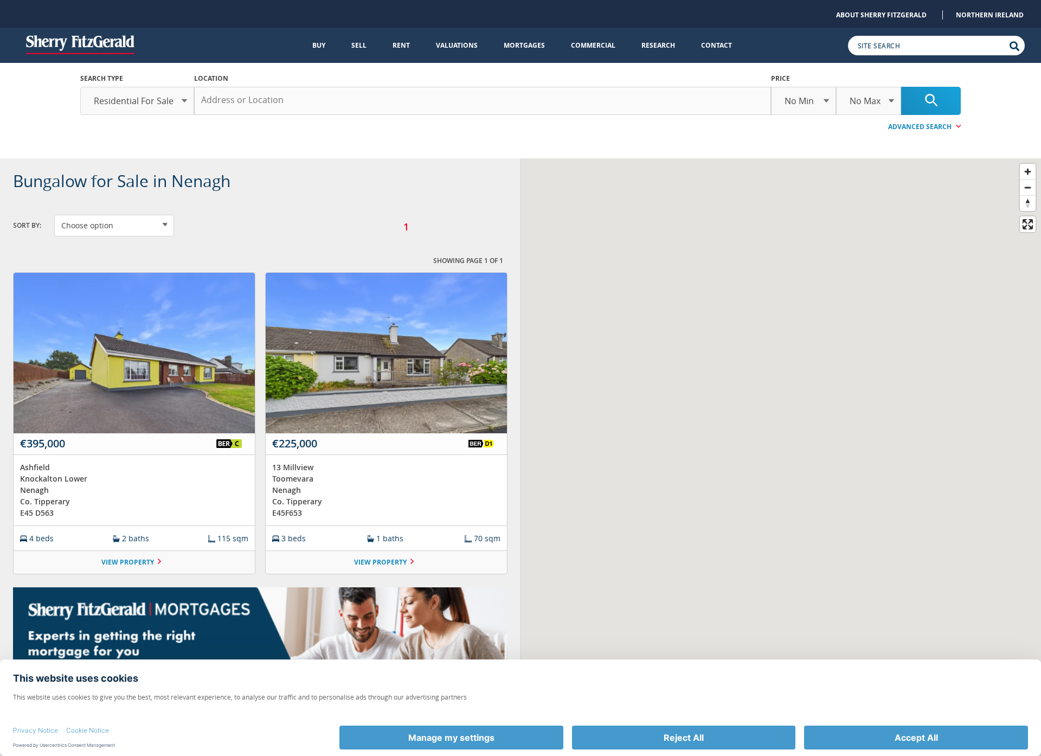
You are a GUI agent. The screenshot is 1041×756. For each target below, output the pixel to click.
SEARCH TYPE (101, 78)
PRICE (780, 78)
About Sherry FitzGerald (881, 15)
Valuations (457, 45)
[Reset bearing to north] (1028, 203)
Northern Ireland (990, 15)
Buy (318, 45)
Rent (401, 45)
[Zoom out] (1028, 187)
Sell (359, 45)
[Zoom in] (1028, 172)
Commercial (593, 45)
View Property (127, 562)
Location (211, 78)
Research (658, 45)
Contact (716, 45)
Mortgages (524, 45)
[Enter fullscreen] (1028, 224)
